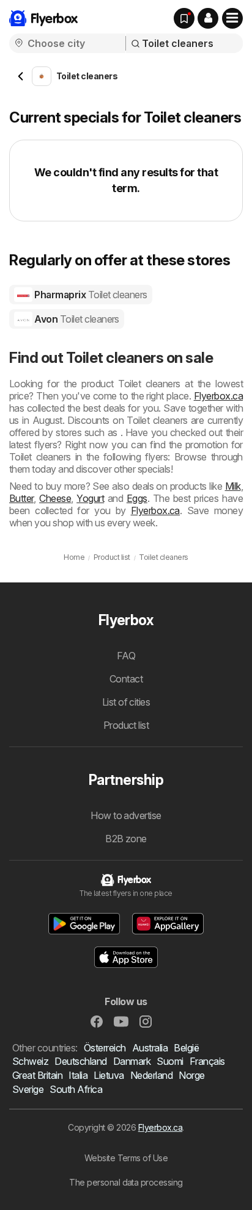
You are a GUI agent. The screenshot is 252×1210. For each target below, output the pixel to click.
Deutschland (80, 1061)
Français (207, 1061)
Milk (233, 486)
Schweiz (30, 1061)
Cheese (55, 498)
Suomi (170, 1061)
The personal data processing (126, 1182)
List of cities (126, 702)
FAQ (126, 656)
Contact (126, 679)
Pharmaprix (89, 294)
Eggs (137, 498)
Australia (150, 1048)
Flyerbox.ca (218, 396)
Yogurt (90, 498)
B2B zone (126, 838)
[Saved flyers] (184, 18)
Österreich (105, 1048)
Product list (126, 725)
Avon (75, 319)
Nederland (151, 1075)
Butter (21, 498)
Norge (191, 1075)
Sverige (27, 1089)
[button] (208, 18)
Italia (78, 1075)
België (186, 1048)
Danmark (131, 1061)
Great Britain (37, 1075)
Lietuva (109, 1075)
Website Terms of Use (126, 1158)
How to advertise (126, 815)
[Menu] (232, 18)
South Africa (76, 1089)
